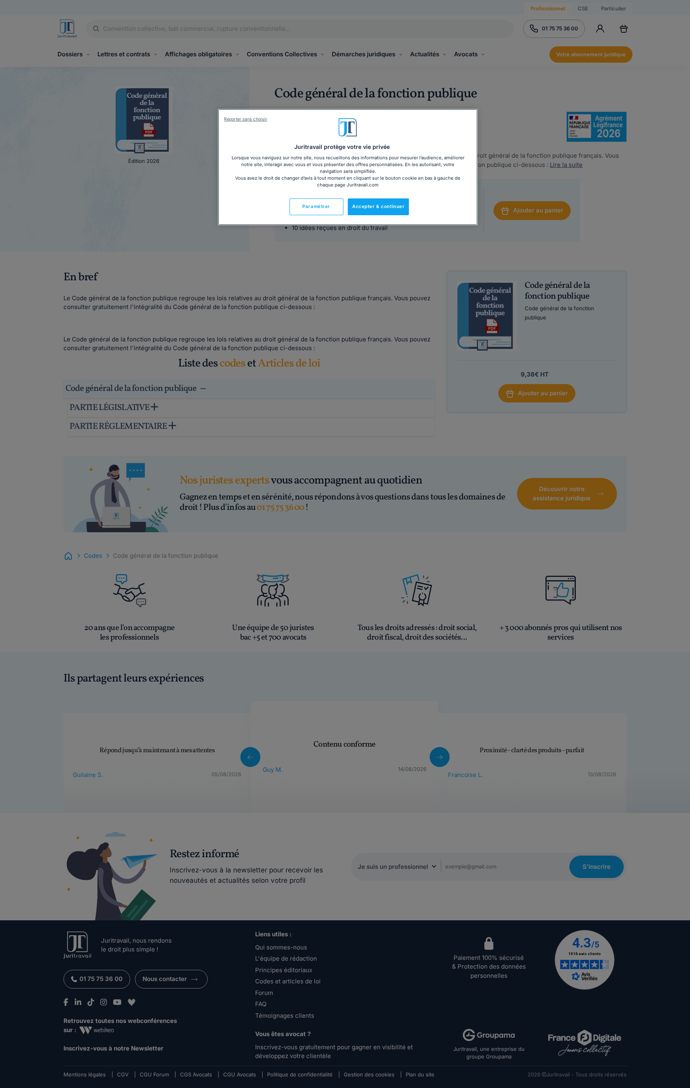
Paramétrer (316, 206)
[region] (348, 167)
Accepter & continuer (378, 206)
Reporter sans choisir (245, 119)
